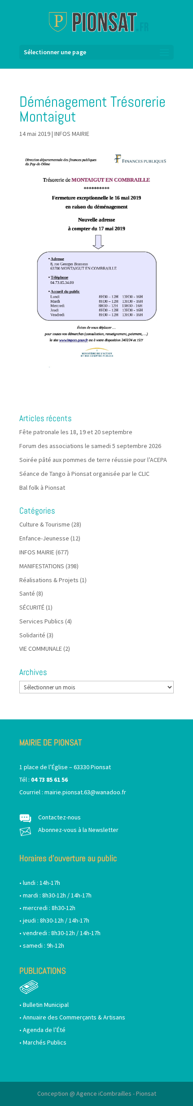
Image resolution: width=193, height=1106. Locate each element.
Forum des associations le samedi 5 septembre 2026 (90, 446)
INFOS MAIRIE (71, 134)
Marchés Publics (44, 1042)
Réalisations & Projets (49, 580)
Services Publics (41, 621)
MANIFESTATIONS (41, 566)
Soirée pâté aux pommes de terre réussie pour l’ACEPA (93, 460)
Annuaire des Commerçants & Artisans (74, 1017)
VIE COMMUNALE (40, 648)
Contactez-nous (59, 817)
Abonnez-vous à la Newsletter (78, 830)
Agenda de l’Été (44, 1030)
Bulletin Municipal (46, 1005)
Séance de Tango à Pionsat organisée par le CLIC (84, 474)
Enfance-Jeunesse (44, 538)
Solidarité (32, 635)
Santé (27, 593)
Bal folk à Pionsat (42, 487)
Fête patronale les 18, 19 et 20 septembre (75, 432)
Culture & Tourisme (44, 524)
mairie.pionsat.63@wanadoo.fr (85, 792)
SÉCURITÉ (31, 607)
